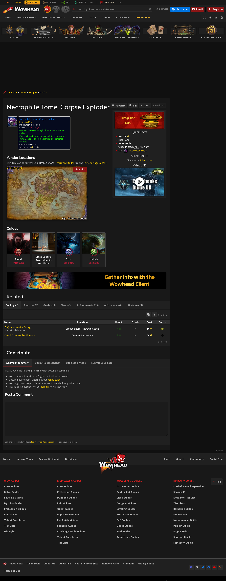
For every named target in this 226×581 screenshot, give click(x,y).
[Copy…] (148, 314)
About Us (49, 563)
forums (45, 386)
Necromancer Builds (185, 520)
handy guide (54, 379)
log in (33, 442)
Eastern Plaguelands (94, 162)
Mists (82, 2)
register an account (47, 442)
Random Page (110, 563)
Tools (167, 459)
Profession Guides (15, 508)
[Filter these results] (154, 314)
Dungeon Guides (67, 497)
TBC (68, 2)
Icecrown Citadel (65, 162)
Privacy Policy (146, 563)
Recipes (33, 92)
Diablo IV (109, 2)
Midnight (9, 531)
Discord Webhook (53, 17)
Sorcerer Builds (182, 537)
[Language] (221, 17)
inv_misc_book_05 (138, 150)
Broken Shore (46, 162)
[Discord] (191, 567)
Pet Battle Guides (67, 520)
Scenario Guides (66, 525)
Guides (106, 17)
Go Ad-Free (143, 17)
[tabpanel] (86, 328)
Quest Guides (65, 508)
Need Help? (16, 563)
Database (77, 17)
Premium (128, 563)
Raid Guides (11, 514)
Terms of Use (12, 570)
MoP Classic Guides (69, 480)
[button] (87, 197)
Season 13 (179, 492)
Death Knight (33, 127)
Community (123, 17)
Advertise (65, 563)
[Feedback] (216, 17)
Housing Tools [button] (27, 17)
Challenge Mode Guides (71, 531)
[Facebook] (208, 567)
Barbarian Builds (183, 508)
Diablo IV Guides (183, 480)
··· (91, 2)
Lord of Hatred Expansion (188, 486)
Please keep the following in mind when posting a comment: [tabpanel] (43, 406)
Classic (52, 2)
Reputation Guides (68, 514)
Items (23, 92)
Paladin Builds (181, 525)
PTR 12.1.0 (56, 9)
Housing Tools (24, 459)
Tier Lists (9, 525)
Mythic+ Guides (13, 503)
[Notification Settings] (210, 17)
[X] (197, 567)
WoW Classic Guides (129, 480)
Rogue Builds (181, 531)
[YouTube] (214, 567)
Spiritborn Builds (183, 542)
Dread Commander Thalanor (19, 335)
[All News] (7, 2)
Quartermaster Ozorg (18, 327)
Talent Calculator (14, 520)
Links (147, 105)
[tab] (12, 305)
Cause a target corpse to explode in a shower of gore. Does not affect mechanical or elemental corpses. (42, 139)
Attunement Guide (128, 486)
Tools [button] (92, 17)
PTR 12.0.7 (65, 9)
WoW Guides (12, 480)
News (8, 17)
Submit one (145, 160)
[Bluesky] (202, 567)
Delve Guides (12, 492)
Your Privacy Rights (86, 563)
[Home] (22, 9)
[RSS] (220, 567)
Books (43, 92)
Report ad (219, 451)
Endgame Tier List (184, 497)
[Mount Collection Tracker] (86, 280)
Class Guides (11, 486)
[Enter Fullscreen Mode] (204, 17)
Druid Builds (180, 514)
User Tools (33, 563)
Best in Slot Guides (128, 492)
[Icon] (12, 121)
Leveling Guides (13, 497)
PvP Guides (123, 520)
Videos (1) (139, 165)
